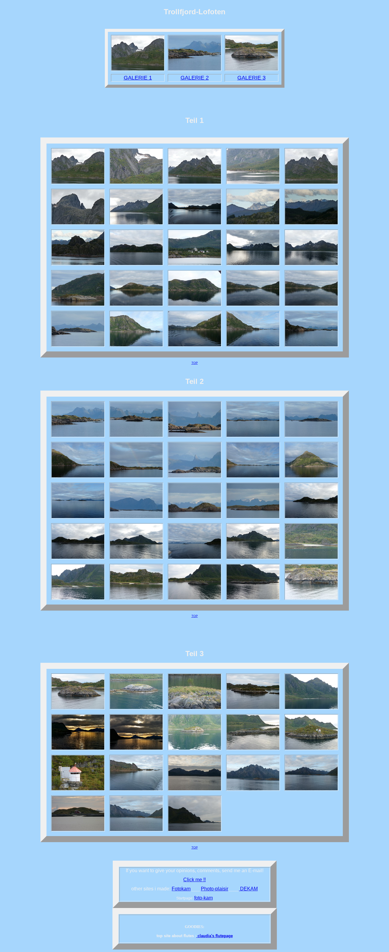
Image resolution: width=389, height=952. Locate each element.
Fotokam (181, 888)
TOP (194, 362)
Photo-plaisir (214, 888)
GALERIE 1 (138, 78)
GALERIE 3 (251, 78)
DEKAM (248, 888)
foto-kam (203, 897)
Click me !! (194, 879)
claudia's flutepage (214, 935)
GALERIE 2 (195, 78)
